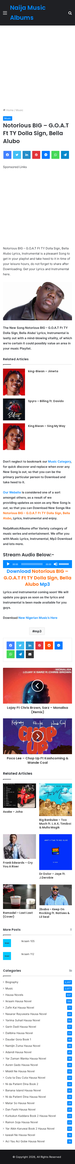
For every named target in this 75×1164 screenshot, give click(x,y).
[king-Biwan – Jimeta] (14, 382)
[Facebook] (11, 645)
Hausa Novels (14, 994)
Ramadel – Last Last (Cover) (18, 915)
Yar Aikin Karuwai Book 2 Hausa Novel (29, 1128)
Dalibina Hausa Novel (19, 1033)
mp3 (38, 631)
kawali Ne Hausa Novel (20, 1135)
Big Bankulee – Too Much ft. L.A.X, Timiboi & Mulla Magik (55, 823)
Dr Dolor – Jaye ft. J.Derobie (52, 876)
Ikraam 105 (28, 941)
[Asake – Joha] (19, 795)
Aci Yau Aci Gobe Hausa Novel (25, 1141)
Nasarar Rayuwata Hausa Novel (26, 1014)
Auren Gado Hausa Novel (21, 1064)
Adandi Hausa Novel (18, 1052)
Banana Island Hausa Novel (23, 1090)
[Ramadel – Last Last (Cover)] (19, 896)
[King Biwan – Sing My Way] (14, 436)
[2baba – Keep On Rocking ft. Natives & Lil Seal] (55, 894)
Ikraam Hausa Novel (18, 1001)
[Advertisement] (37, 66)
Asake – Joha (13, 812)
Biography (11, 982)
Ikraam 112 (27, 954)
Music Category (59, 461)
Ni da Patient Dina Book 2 (21, 1084)
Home (9, 110)
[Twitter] (20, 645)
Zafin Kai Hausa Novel (19, 1007)
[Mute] (56, 564)
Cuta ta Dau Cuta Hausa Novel (25, 1077)
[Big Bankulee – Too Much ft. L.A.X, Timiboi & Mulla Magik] (55, 799)
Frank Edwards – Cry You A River (18, 864)
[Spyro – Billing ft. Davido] (14, 409)
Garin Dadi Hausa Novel (20, 1026)
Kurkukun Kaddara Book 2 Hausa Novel (30, 1115)
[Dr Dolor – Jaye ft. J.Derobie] (55, 852)
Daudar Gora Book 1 (18, 1039)
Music (19, 110)
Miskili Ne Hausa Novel (20, 1071)
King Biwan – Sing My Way (46, 426)
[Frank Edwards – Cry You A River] (19, 846)
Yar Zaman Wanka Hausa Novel (25, 1058)
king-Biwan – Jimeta (43, 371)
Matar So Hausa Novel (19, 1103)
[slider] (64, 563)
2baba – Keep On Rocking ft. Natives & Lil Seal (54, 913)
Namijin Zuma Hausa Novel (22, 1045)
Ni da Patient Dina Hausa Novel (25, 1096)
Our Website (12, 492)
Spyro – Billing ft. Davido (46, 401)
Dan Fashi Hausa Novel (20, 1109)
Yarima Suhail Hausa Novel (22, 1020)
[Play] (8, 564)
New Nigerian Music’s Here (37, 618)
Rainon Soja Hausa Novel (21, 1122)
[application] (37, 564)
